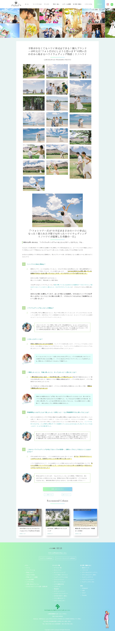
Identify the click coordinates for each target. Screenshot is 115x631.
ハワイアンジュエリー (88, 579)
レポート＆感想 (66, 4)
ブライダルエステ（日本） (89, 574)
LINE (83, 590)
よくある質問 (30, 579)
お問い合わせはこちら (57, 489)
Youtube (84, 595)
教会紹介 (56, 589)
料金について (30, 572)
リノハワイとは (37, 4)
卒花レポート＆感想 (31, 577)
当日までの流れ (30, 574)
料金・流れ (56, 4)
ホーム (27, 4)
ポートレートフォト (59, 581)
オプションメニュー (59, 591)
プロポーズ (57, 586)
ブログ (84, 593)
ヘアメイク (85, 570)
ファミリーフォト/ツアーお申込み (65, 558)
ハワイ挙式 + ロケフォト (61, 574)
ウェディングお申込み (46, 558)
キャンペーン (58, 570)
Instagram (85, 588)
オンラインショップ (59, 572)
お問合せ (99, 4)
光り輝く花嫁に (77, 4)
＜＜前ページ (48, 494)
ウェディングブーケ (87, 577)
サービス (46, 4)
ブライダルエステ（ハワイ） (90, 572)
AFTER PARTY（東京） (61, 596)
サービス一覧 (58, 567)
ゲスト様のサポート (59, 598)
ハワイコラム (88, 4)
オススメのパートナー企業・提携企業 (36, 586)
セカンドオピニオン (59, 600)
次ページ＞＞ (66, 494)
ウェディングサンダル (88, 581)
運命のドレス (85, 567)
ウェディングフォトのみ (61, 577)
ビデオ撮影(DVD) (59, 584)
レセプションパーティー (61, 593)
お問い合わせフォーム (32, 584)
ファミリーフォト (59, 579)
